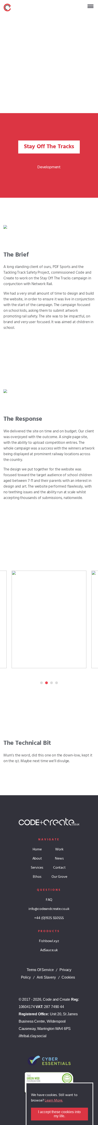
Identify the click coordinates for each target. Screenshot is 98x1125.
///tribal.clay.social (32, 1036)
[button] (49, 619)
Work (59, 849)
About (37, 859)
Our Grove (59, 877)
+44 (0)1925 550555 (49, 918)
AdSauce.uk (49, 950)
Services (37, 868)
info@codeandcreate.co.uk (49, 909)
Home (37, 849)
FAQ (49, 900)
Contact (59, 868)
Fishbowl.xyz (49, 941)
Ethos (37, 877)
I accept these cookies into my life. (59, 1114)
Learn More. (54, 1101)
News (59, 859)
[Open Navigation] (90, 6)
